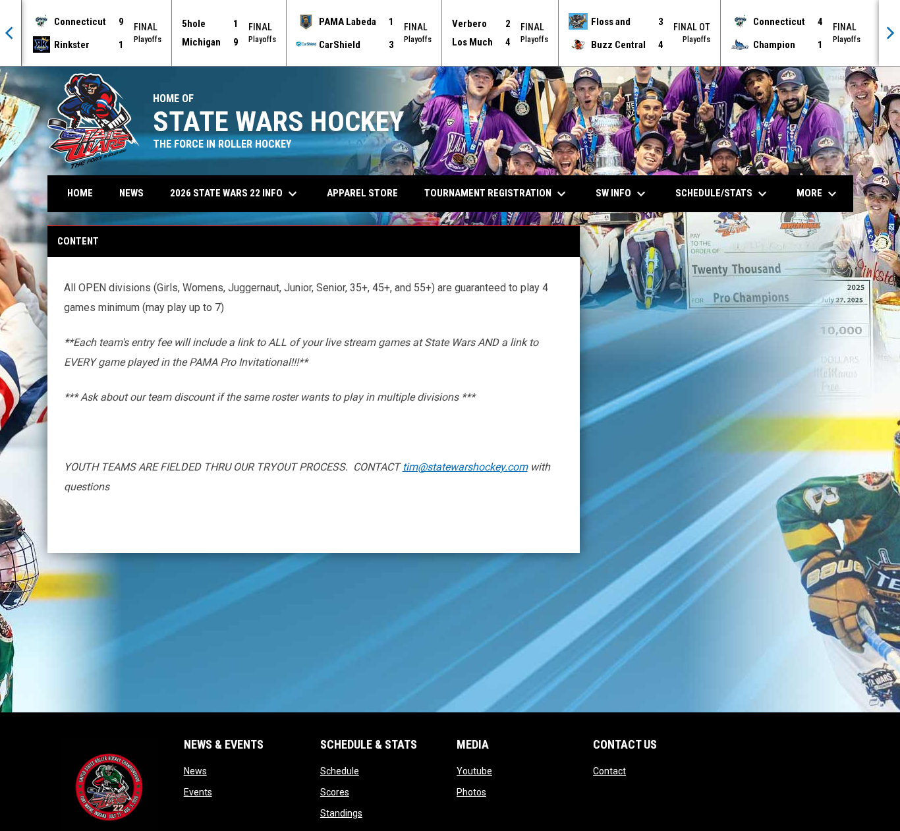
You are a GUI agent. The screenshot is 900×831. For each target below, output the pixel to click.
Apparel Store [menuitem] (362, 193)
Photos (471, 792)
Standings (341, 813)
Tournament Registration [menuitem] (496, 194)
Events (198, 792)
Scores (334, 792)
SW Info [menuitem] (622, 194)
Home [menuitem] (80, 193)
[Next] (889, 33)
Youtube (474, 771)
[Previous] (10, 33)
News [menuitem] (131, 193)
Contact (609, 771)
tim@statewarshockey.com (465, 467)
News (195, 771)
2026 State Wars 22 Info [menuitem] (235, 194)
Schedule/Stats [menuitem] (722, 194)
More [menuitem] (818, 194)
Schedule (339, 771)
